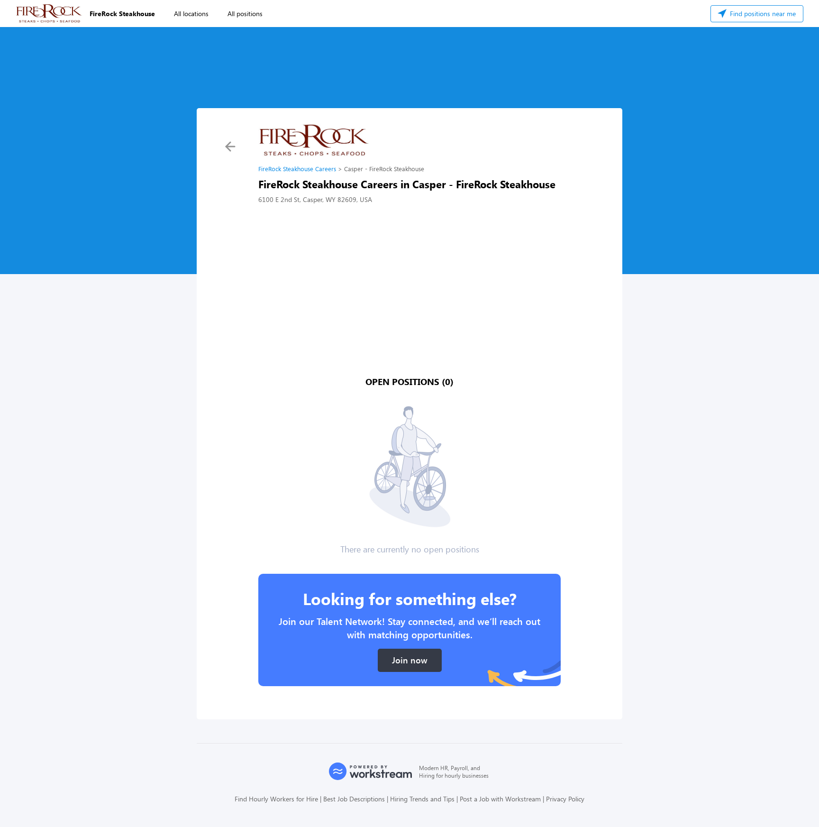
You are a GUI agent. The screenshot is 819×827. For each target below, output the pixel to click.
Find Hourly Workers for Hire (276, 798)
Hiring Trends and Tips (422, 798)
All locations (191, 13)
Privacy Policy (565, 798)
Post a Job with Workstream (500, 798)
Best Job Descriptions (354, 798)
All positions (245, 13)
